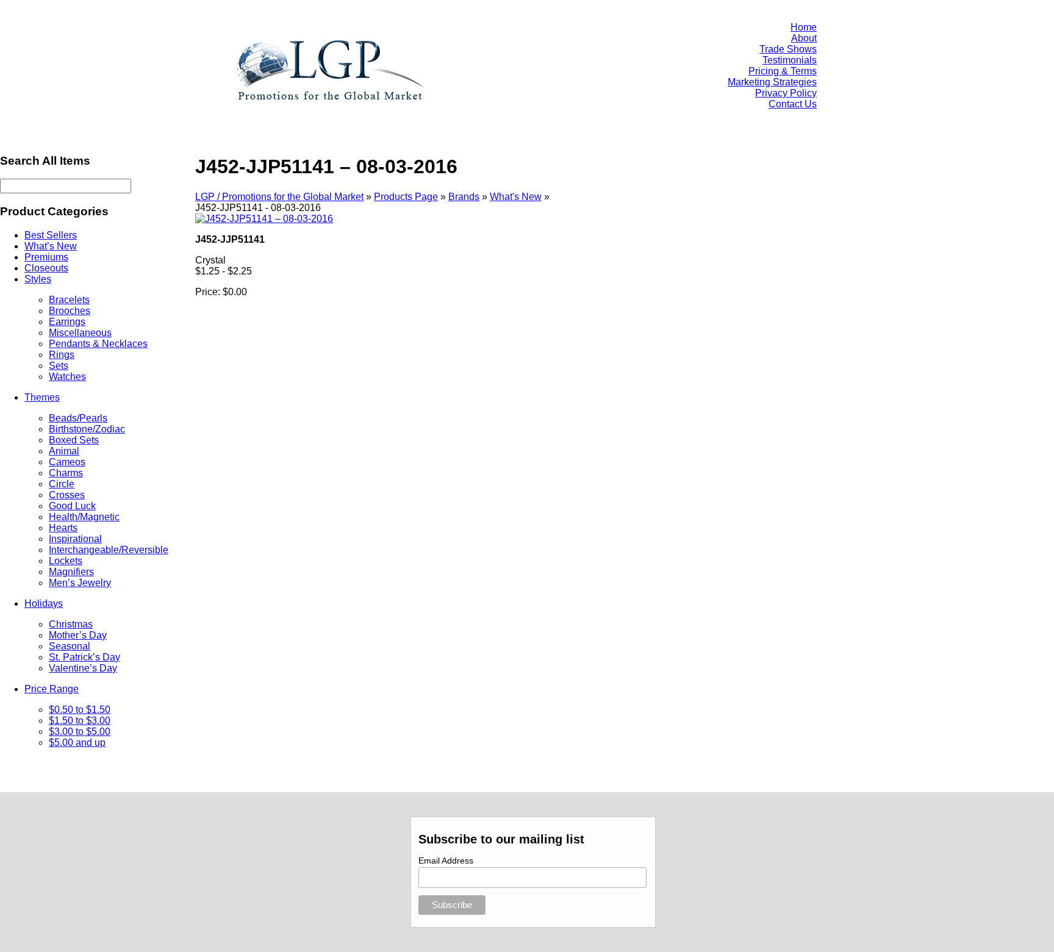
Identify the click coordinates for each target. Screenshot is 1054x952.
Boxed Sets (74, 440)
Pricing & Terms (782, 71)
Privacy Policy (786, 93)
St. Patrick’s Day (84, 657)
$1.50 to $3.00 (79, 720)
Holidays (43, 603)
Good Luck (72, 506)
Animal (64, 451)
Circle (61, 484)
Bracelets (69, 300)
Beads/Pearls (78, 418)
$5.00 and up (77, 742)
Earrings (67, 322)
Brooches (69, 311)
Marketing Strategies (772, 82)
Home (803, 27)
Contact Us (793, 104)
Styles (37, 279)
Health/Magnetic (84, 517)
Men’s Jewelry (80, 583)
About (804, 38)
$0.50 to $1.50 (79, 709)
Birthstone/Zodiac (87, 429)
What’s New (50, 246)
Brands (463, 196)
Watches (67, 376)
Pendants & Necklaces (98, 343)
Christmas (71, 624)
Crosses (67, 495)
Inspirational (75, 539)
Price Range (51, 689)
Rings (61, 354)
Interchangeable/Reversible (108, 550)
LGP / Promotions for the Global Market (279, 196)
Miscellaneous (80, 332)
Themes (42, 397)
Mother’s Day (78, 635)
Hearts (63, 528)
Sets (58, 365)
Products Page (406, 196)
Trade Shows (788, 49)
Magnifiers (71, 572)
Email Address (445, 860)
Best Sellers (50, 235)
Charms (66, 473)
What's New (516, 196)
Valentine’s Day (83, 668)
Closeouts (46, 268)
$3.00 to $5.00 (79, 731)
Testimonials (789, 60)
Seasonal (69, 646)
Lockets (65, 561)
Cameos (67, 462)
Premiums (46, 257)
